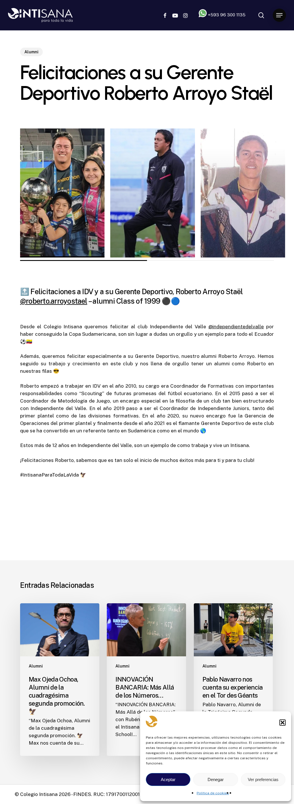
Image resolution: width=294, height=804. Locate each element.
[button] (282, 722)
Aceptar (168, 779)
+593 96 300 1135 (226, 14)
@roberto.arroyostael (53, 301)
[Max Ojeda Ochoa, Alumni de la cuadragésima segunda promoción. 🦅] (59, 679)
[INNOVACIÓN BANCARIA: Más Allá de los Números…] (146, 679)
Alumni (31, 52)
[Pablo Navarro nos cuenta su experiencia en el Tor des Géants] (233, 679)
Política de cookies (213, 793)
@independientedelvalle (236, 326)
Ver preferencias (263, 779)
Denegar (216, 779)
